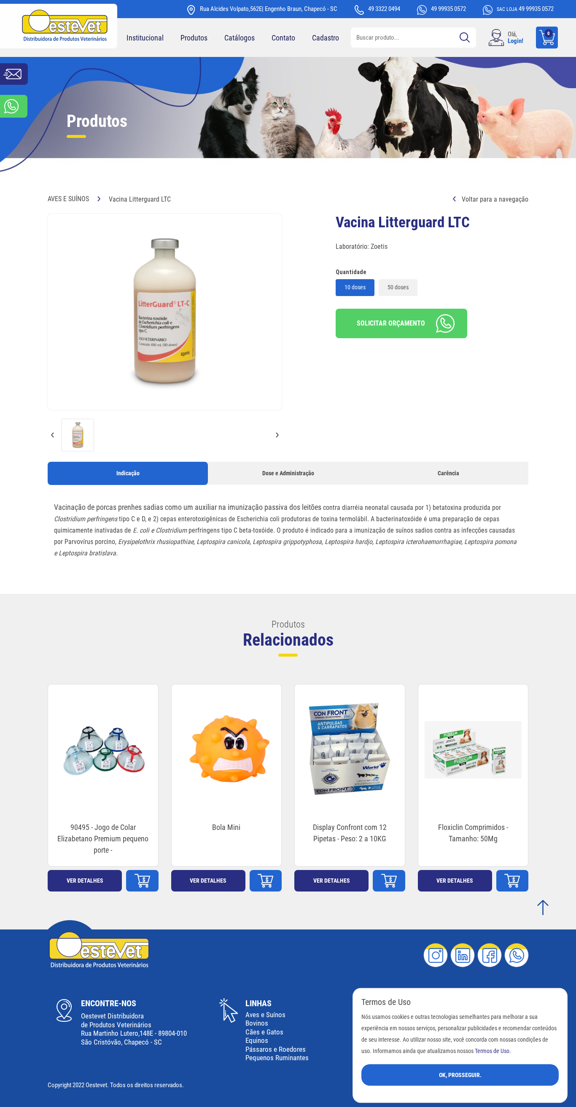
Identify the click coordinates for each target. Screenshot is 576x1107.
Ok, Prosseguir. (460, 1074)
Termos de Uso (492, 1050)
